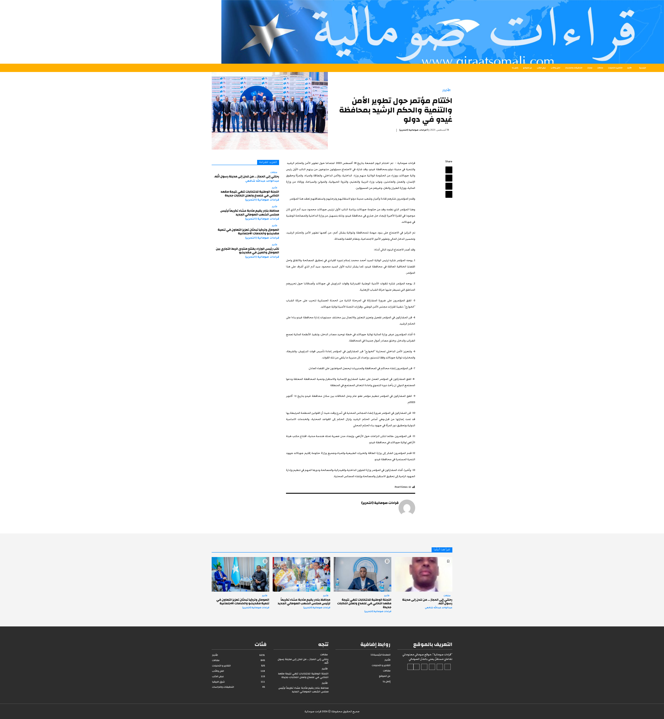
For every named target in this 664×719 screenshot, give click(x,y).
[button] (123, 68)
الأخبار (446, 90)
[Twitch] (424, 667)
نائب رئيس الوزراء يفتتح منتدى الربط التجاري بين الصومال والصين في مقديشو (247, 250)
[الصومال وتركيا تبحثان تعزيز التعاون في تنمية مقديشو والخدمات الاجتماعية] (240, 574)
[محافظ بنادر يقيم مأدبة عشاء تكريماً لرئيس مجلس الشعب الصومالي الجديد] (301, 574)
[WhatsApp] (448, 194)
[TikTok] (432, 667)
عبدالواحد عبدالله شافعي (262, 181)
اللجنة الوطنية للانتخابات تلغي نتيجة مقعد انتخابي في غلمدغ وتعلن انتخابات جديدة (250, 193)
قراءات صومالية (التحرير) (413, 130)
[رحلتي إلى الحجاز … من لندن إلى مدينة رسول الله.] (423, 574)
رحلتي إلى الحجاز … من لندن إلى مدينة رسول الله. (246, 176)
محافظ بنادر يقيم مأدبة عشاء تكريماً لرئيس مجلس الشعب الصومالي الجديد (249, 212)
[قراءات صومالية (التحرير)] (407, 508)
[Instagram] (440, 667)
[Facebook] (448, 169)
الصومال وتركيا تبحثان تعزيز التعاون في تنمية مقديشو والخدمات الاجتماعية (248, 231)
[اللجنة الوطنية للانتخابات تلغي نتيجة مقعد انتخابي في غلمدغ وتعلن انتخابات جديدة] (362, 574)
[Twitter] (448, 178)
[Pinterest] (448, 186)
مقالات (273, 172)
